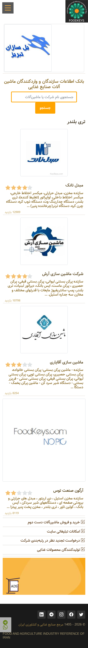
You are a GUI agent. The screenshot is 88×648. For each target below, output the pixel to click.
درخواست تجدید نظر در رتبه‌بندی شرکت (51, 540)
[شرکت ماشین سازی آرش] (44, 241)
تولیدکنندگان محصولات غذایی (59, 550)
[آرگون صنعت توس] (44, 440)
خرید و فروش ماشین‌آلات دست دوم (54, 522)
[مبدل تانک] (44, 152)
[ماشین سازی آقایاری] (44, 329)
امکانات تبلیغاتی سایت (64, 531)
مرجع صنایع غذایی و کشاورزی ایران (41, 624)
